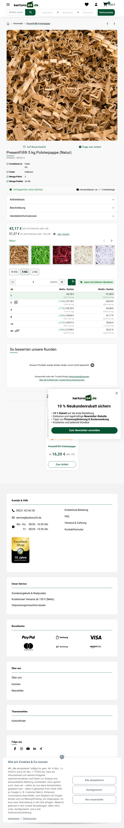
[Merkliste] (87, 4)
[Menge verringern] (12, 282)
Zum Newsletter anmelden (84, 430)
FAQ (67, 516)
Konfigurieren (94, 789)
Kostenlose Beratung (76, 509)
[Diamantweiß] (105, 255)
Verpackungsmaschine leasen (29, 605)
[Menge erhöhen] (62, 282)
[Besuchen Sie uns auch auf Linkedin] (34, 749)
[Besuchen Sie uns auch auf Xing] (41, 749)
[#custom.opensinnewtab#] (20, 550)
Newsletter (18, 690)
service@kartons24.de (28, 517)
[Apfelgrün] (41, 255)
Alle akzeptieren (94, 780)
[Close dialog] (116, 393)
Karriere (16, 684)
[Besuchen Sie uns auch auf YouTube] (28, 749)
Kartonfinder (19, 720)
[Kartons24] (26, 4)
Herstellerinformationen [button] (23, 216)
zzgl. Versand (63, 234)
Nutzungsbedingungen (79, 376)
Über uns (17, 677)
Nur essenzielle (94, 799)
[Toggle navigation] (8, 5)
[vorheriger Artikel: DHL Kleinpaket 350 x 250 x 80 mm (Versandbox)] (107, 24)
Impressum (14, 818)
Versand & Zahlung (75, 522)
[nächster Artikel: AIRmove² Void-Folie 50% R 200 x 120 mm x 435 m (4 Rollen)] (114, 24)
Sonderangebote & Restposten (29, 593)
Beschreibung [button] (17, 207)
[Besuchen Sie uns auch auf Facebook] (15, 749)
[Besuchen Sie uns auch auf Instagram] (21, 749)
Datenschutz (29, 818)
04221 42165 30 (25, 510)
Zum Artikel (62, 464)
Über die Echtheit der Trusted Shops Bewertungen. (62, 380)
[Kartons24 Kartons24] (8, 23)
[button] (96, 4)
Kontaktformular (74, 529)
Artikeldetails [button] (17, 199)
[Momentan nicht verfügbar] (83, 255)
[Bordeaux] (62, 255)
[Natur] (19, 255)
